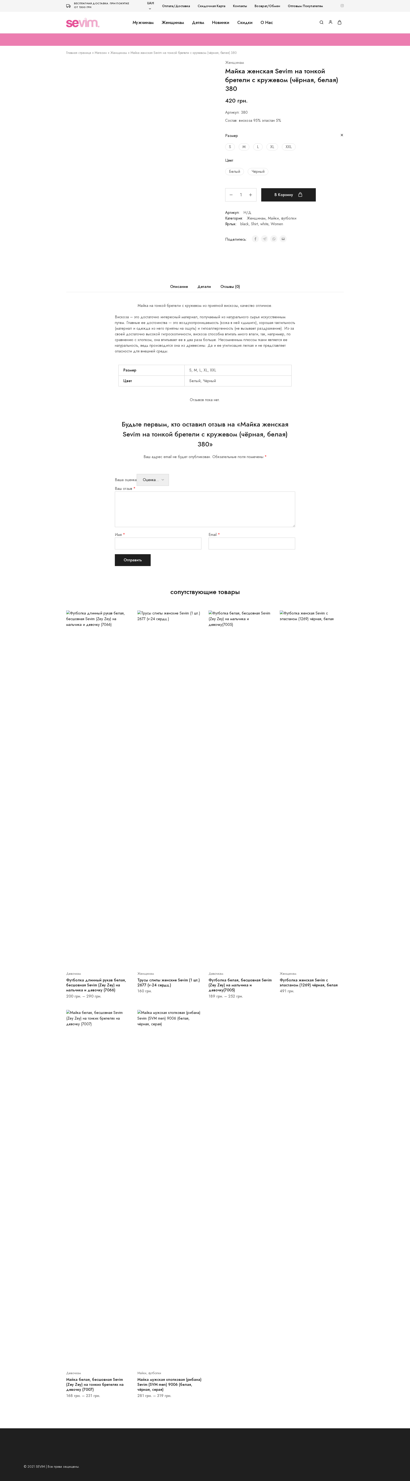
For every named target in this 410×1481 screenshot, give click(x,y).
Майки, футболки (282, 218)
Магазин (101, 52)
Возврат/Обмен (267, 6)
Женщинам (118, 52)
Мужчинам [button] (143, 22)
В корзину (284, 194)
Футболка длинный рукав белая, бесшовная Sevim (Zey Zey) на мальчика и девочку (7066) (96, 985)
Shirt (254, 224)
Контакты (240, 6)
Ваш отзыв (125, 488)
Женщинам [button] (173, 22)
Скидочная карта (211, 6)
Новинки (220, 22)
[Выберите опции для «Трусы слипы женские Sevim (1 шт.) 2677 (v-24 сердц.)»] (163, 959)
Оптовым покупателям (305, 6)
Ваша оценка (126, 480)
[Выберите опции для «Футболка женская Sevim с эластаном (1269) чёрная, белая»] (306, 959)
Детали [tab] (204, 286)
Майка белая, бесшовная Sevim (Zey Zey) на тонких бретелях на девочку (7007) (95, 1384)
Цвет (229, 160)
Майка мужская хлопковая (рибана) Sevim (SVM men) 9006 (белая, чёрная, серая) (169, 1384)
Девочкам (73, 973)
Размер (231, 135)
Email (214, 534)
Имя (120, 534)
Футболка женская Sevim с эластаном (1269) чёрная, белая (309, 982)
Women (277, 224)
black (244, 224)
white (264, 224)
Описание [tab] (179, 286)
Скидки (244, 22)
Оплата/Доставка (176, 6)
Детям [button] (198, 22)
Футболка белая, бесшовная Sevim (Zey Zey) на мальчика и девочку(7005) (240, 985)
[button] (230, 146)
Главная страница (78, 52)
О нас (267, 22)
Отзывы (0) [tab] (230, 286)
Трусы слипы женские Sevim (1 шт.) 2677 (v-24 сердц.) (168, 982)
